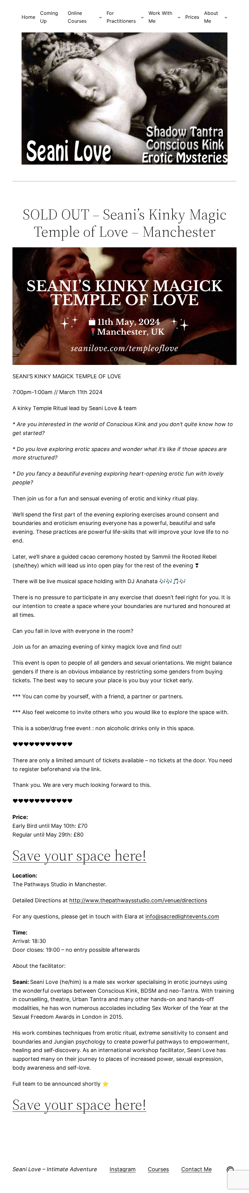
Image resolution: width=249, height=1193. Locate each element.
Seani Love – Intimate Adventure (54, 1169)
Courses (158, 1169)
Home (28, 17)
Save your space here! (79, 855)
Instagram (123, 1169)
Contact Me (196, 1169)
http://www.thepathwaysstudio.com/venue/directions (138, 900)
